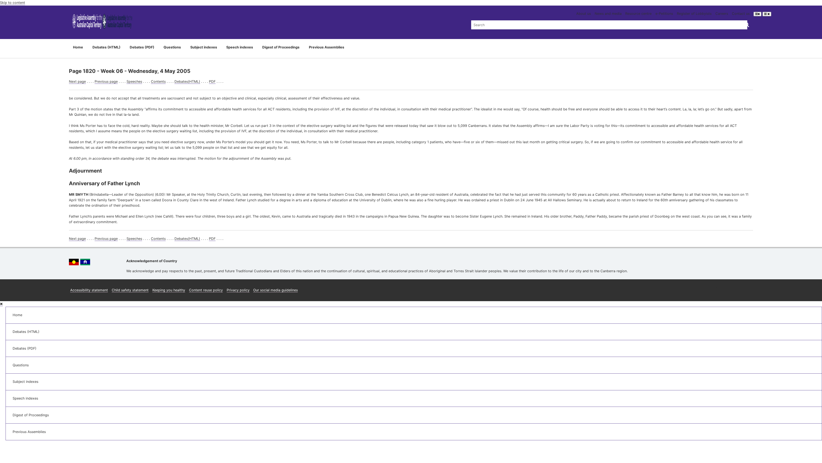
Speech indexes (239, 47)
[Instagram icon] (717, 288)
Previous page (106, 81)
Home (78, 47)
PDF (212, 81)
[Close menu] (1, 304)
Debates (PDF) (142, 47)
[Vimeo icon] (748, 288)
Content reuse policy (206, 290)
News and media (608, 13)
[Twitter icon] (738, 288)
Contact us (741, 13)
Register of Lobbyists (694, 13)
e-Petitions (664, 13)
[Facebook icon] (728, 288)
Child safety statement (130, 290)
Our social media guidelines (275, 290)
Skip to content (12, 2)
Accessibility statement (89, 290)
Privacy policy (238, 290)
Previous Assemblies (326, 47)
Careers (721, 13)
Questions (172, 47)
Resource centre (638, 13)
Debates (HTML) (106, 47)
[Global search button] (746, 24)
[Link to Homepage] (102, 22)
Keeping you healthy (168, 290)
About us (583, 13)
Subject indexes (203, 47)
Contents (158, 81)
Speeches (134, 81)
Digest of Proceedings (280, 47)
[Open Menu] (757, 14)
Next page (77, 81)
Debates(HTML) (187, 81)
